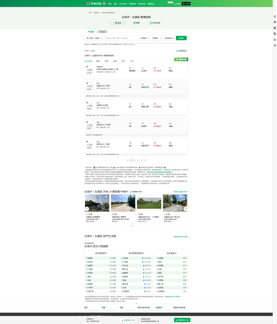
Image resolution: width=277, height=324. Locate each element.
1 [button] (131, 160)
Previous (86, 209)
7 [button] (141, 160)
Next (186, 209)
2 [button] (134, 160)
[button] (127, 160)
